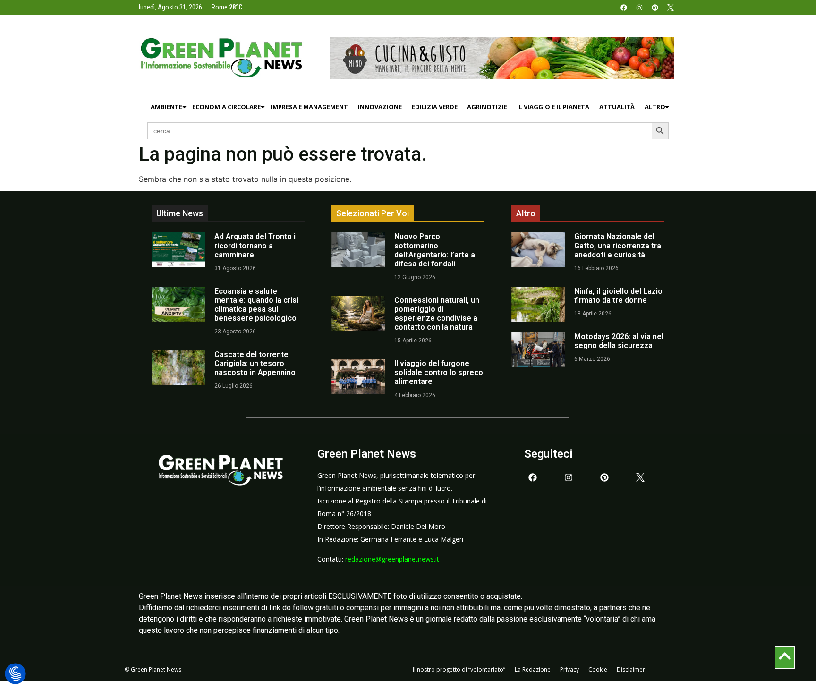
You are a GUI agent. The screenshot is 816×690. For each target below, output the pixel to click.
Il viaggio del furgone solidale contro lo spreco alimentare (438, 372)
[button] (15, 674)
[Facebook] (623, 7)
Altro (655, 106)
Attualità (617, 106)
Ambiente (166, 106)
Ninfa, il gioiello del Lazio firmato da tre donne (618, 296)
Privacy (569, 669)
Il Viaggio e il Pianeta (553, 106)
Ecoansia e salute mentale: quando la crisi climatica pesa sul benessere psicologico (256, 305)
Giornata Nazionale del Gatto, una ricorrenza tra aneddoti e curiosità (617, 245)
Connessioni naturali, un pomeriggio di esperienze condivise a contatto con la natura (436, 314)
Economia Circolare (226, 106)
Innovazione (380, 106)
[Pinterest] (655, 7)
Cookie (597, 669)
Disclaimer (631, 669)
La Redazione (533, 669)
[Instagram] (639, 7)
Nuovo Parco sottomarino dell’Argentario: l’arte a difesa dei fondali (434, 250)
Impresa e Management (309, 106)
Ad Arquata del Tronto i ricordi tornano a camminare (255, 245)
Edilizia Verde (435, 106)
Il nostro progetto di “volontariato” (459, 669)
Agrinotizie (487, 106)
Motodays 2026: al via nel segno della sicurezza (618, 341)
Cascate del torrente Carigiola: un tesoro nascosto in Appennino (255, 363)
